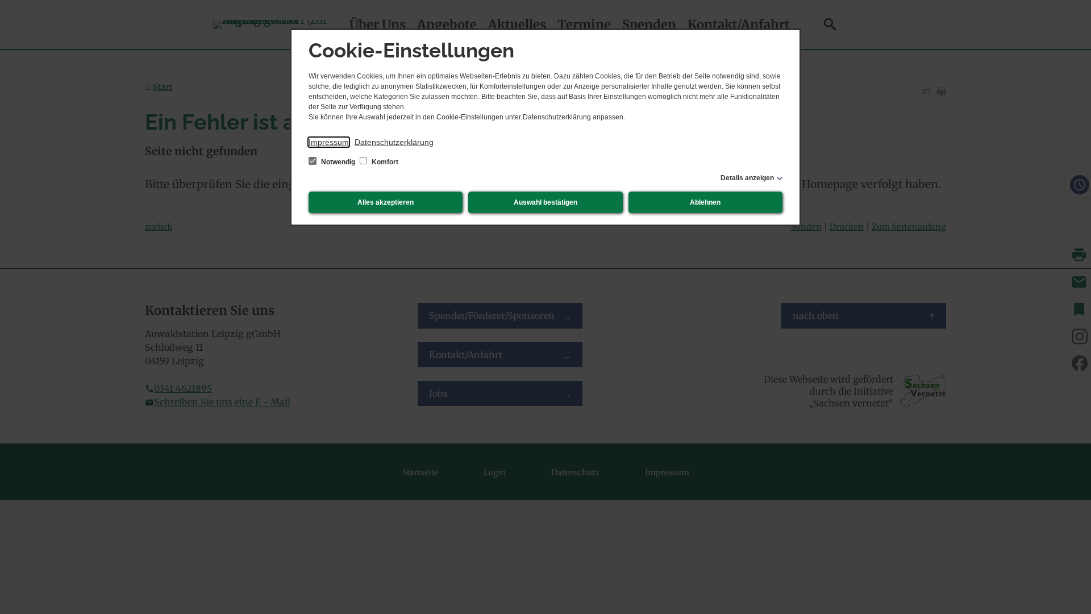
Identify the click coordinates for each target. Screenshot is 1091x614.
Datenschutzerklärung (394, 142)
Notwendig (338, 162)
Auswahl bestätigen (545, 202)
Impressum (329, 142)
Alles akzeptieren (385, 202)
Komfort (384, 162)
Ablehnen (705, 202)
